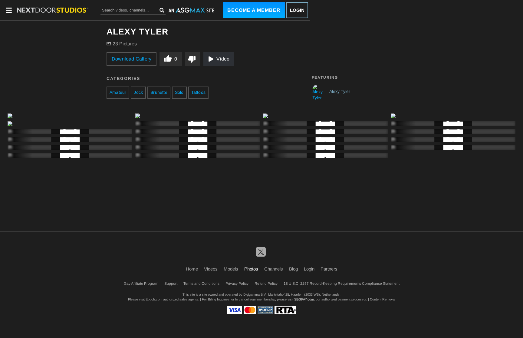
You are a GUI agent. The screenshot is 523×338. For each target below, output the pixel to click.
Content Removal (382, 299)
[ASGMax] (52, 10)
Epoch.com (154, 299)
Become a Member (254, 10)
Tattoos (198, 92)
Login (297, 10)
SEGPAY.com (304, 299)
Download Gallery (131, 58)
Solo (179, 92)
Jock (138, 92)
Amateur (118, 92)
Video (222, 58)
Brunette (158, 92)
